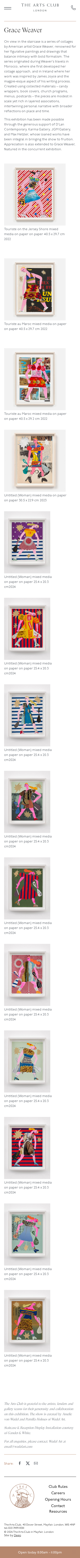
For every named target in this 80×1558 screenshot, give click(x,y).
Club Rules (58, 1487)
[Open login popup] (74, 1552)
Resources (58, 1512)
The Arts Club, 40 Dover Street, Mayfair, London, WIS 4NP (39, 1524)
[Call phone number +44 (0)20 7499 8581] (73, 7)
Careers (58, 1493)
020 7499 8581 (16, 1528)
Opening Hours (58, 1500)
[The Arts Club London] (40, 7)
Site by (12, 1535)
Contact (58, 1506)
